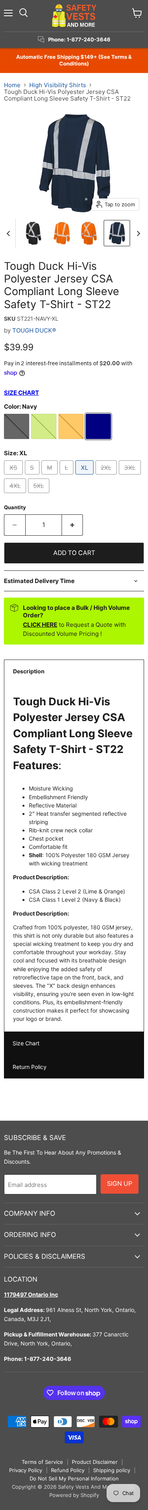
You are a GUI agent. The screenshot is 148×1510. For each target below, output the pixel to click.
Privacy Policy (25, 1470)
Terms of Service (42, 1462)
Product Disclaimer (95, 1462)
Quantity (15, 507)
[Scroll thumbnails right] (137, 233)
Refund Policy (67, 1470)
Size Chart (26, 1043)
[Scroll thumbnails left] (9, 233)
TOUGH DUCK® (34, 330)
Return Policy (30, 1066)
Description (29, 671)
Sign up (119, 1183)
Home (12, 85)
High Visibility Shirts (57, 85)
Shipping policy (111, 1470)
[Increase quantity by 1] (72, 525)
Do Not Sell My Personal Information (74, 1478)
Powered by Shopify (74, 1495)
